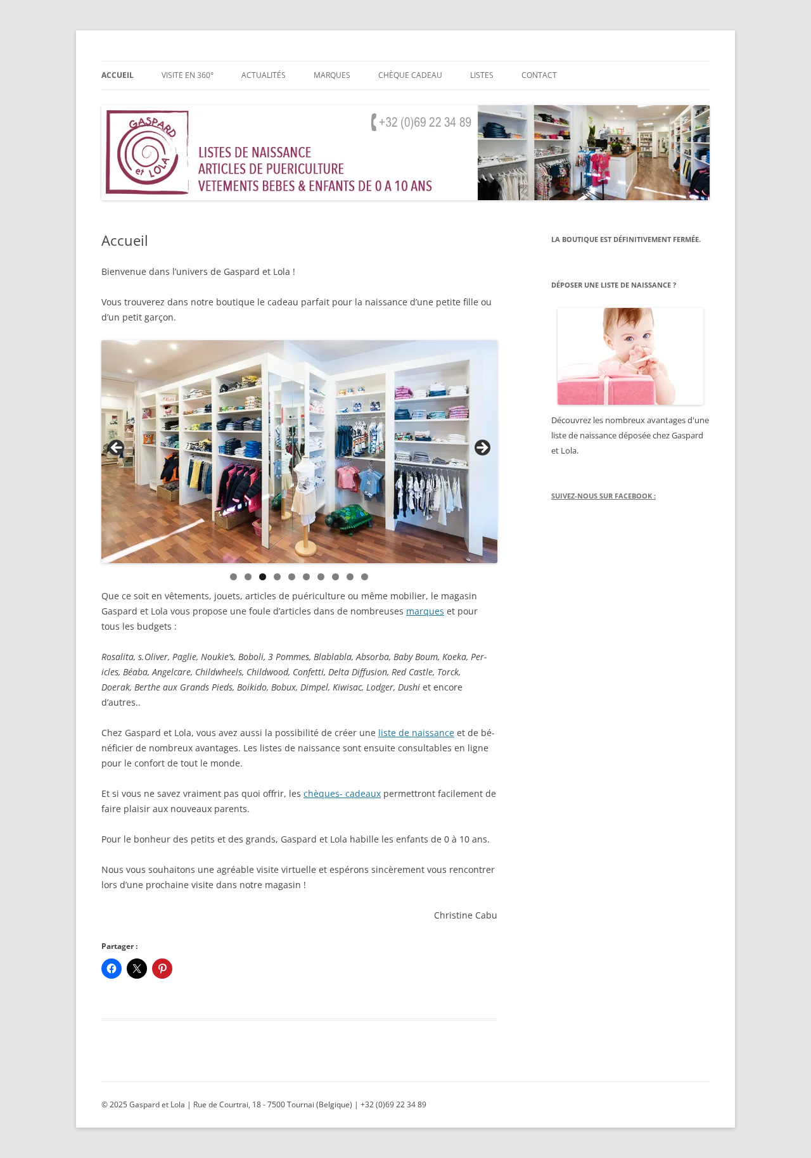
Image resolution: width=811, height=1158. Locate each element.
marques (425, 611)
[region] (299, 451)
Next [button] (481, 448)
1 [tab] (233, 576)
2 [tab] (248, 576)
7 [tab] (320, 576)
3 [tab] (262, 576)
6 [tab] (306, 576)
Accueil (117, 75)
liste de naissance (416, 733)
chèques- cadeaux (342, 793)
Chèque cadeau (410, 75)
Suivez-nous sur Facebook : (603, 495)
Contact (539, 75)
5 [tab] (291, 576)
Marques (332, 75)
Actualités (263, 75)
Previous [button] (117, 448)
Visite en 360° (188, 75)
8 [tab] (335, 576)
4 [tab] (277, 576)
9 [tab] (350, 576)
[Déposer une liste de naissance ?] (630, 356)
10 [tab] (365, 576)
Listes (482, 75)
